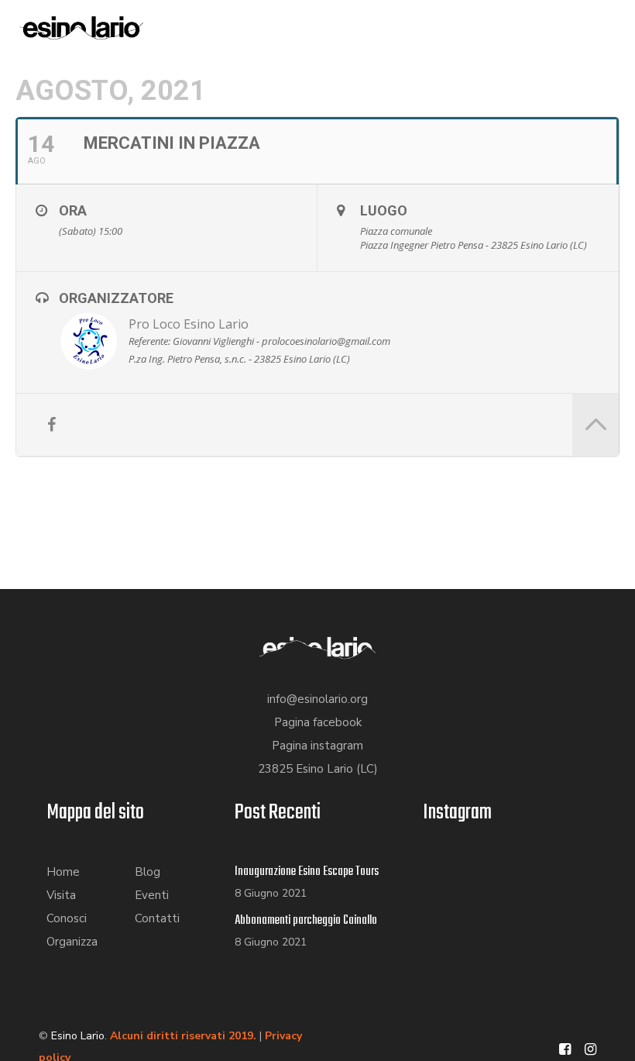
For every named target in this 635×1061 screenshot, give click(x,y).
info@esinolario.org (317, 699)
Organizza (72, 941)
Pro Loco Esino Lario (189, 323)
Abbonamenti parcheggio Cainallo (306, 921)
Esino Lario (78, 1035)
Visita (61, 895)
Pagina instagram (317, 745)
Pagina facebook (318, 722)
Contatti (157, 918)
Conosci (66, 918)
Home (63, 872)
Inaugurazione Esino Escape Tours (307, 872)
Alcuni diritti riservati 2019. (183, 1035)
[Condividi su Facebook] (51, 424)
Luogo (383, 210)
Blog (147, 872)
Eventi (152, 895)
